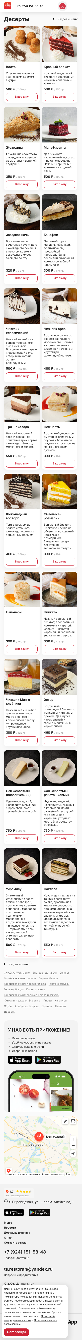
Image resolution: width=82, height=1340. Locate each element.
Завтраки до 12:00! (45, 972)
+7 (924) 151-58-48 (29, 6)
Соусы (8, 1006)
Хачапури (61, 1000)
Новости (10, 1227)
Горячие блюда (13, 989)
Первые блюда (48, 978)
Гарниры (46, 1006)
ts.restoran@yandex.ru (28, 1269)
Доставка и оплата (17, 1232)
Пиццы (47, 1000)
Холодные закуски (27, 1006)
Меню (8, 1222)
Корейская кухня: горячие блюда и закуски (31, 994)
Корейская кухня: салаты (20, 978)
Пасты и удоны (35, 989)
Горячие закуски (59, 983)
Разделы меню (68, 19)
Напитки (60, 1006)
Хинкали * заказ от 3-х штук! (22, 1000)
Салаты (64, 972)
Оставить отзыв (15, 1242)
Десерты (9, 1011)
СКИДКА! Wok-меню (17, 972)
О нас (8, 1237)
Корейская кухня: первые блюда (25, 983)
